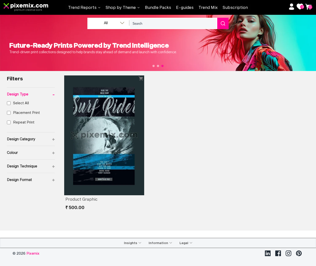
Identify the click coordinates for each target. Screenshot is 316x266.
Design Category (31, 139)
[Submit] (223, 23)
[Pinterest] (299, 253)
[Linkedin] (268, 253)
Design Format (31, 180)
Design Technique (31, 166)
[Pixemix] (34, 7)
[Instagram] (288, 253)
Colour (31, 153)
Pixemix (33, 253)
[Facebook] (278, 253)
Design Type (31, 94)
